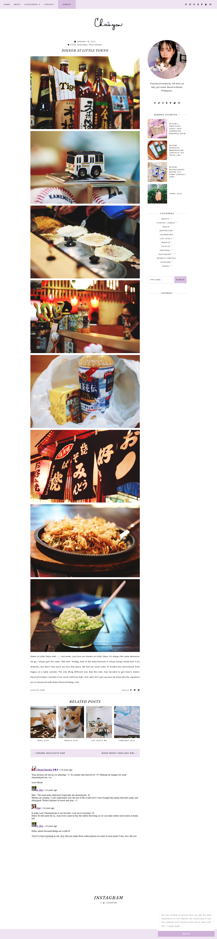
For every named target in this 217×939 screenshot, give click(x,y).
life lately (167, 238)
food (73, 45)
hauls (167, 226)
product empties (167, 257)
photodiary (95, 45)
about (17, 4)
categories (31, 4)
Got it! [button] (186, 934)
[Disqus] (85, 801)
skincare (167, 261)
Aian (59, 656)
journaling (167, 234)
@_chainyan (110, 903)
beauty (167, 218)
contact (49, 4)
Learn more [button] (174, 926)
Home (7, 4)
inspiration (167, 230)
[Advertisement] (85, 867)
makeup (167, 242)
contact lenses (167, 222)
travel (167, 265)
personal (82, 45)
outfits (167, 246)
